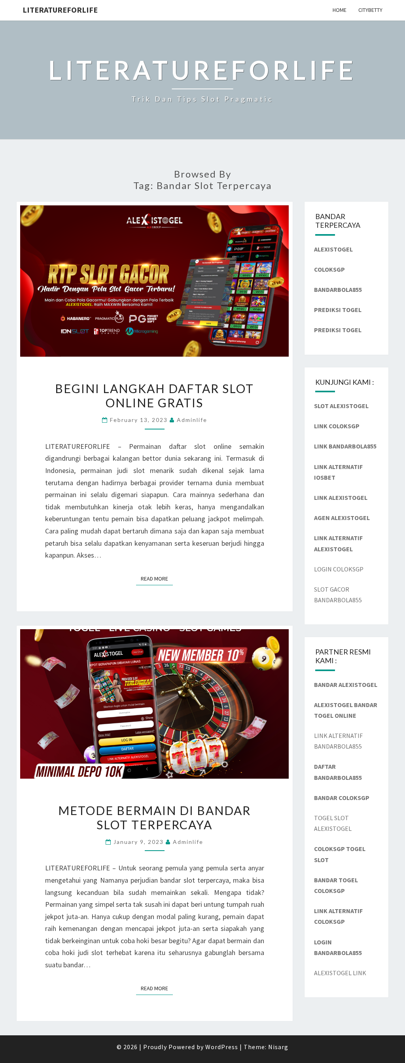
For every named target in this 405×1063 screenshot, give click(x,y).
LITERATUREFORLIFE (60, 10)
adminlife (192, 419)
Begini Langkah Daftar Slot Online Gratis (154, 395)
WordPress (221, 1047)
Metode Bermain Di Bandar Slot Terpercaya (154, 817)
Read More (157, 578)
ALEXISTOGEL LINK (340, 973)
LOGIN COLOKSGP (338, 569)
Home (339, 9)
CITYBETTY (370, 9)
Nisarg (278, 1047)
